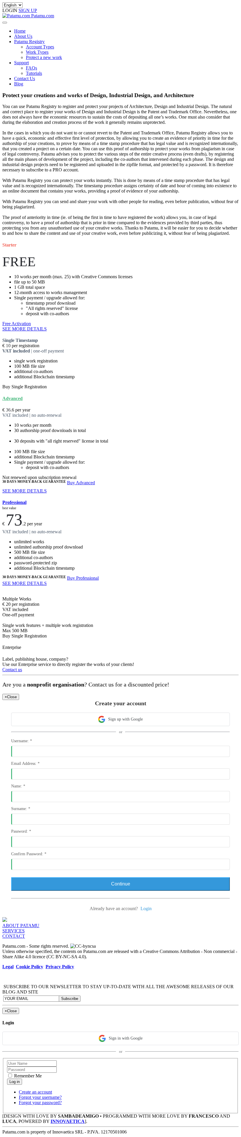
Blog (18, 83)
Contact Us (24, 78)
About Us (23, 36)
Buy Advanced (81, 482)
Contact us (12, 669)
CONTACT (13, 936)
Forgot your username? (40, 1097)
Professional (14, 502)
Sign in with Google (126, 1038)
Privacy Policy (60, 966)
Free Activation (16, 323)
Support (21, 62)
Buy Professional (83, 578)
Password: (21, 831)
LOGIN (10, 10)
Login (146, 908)
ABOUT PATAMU (20, 925)
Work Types (37, 52)
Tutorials (34, 73)
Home (20, 30)
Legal (8, 966)
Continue (120, 883)
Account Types (40, 46)
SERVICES (13, 930)
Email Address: (25, 763)
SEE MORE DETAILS (24, 328)
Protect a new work (44, 57)
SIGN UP (28, 10)
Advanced (12, 398)
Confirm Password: (28, 854)
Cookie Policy (29, 966)
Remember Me (27, 1075)
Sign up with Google (125, 719)
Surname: (20, 809)
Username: (21, 741)
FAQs (31, 67)
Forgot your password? (40, 1102)
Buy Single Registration (24, 386)
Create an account (35, 1091)
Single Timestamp (20, 340)
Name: (18, 786)
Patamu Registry (29, 41)
